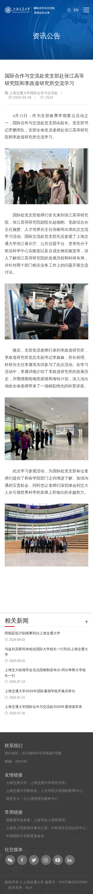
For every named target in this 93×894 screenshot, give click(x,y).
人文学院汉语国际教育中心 (61, 791)
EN (76, 10)
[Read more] (86, 620)
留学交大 (13, 799)
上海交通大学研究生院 (47, 783)
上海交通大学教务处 (21, 791)
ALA (29, 888)
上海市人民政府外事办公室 (27, 828)
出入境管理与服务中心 (40, 799)
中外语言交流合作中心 (68, 828)
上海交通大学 (16, 783)
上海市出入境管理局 (49, 820)
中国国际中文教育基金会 (25, 836)
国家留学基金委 (18, 820)
